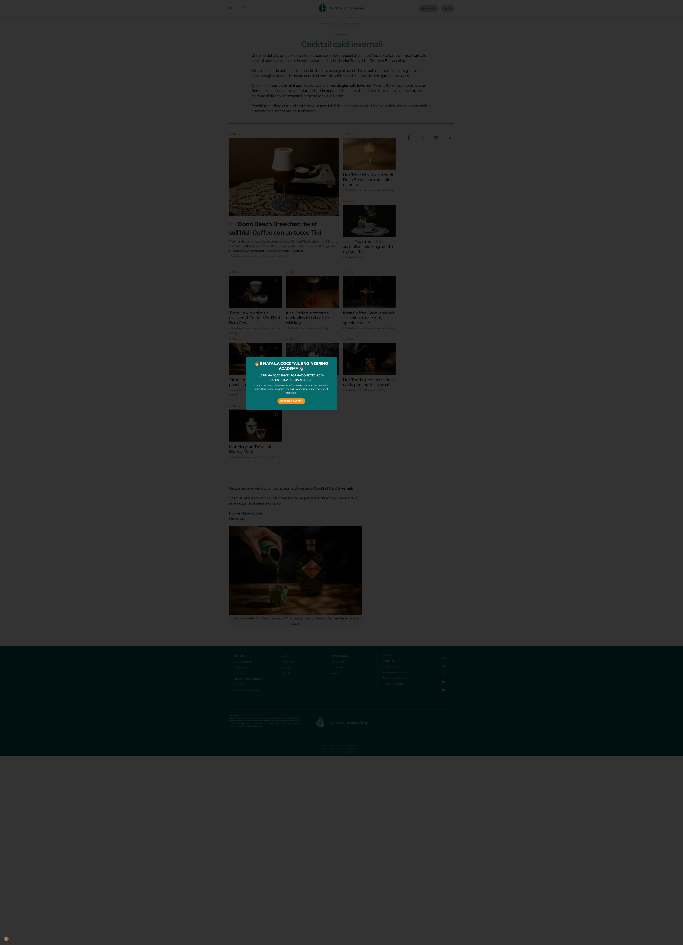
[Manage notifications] (6, 938)
